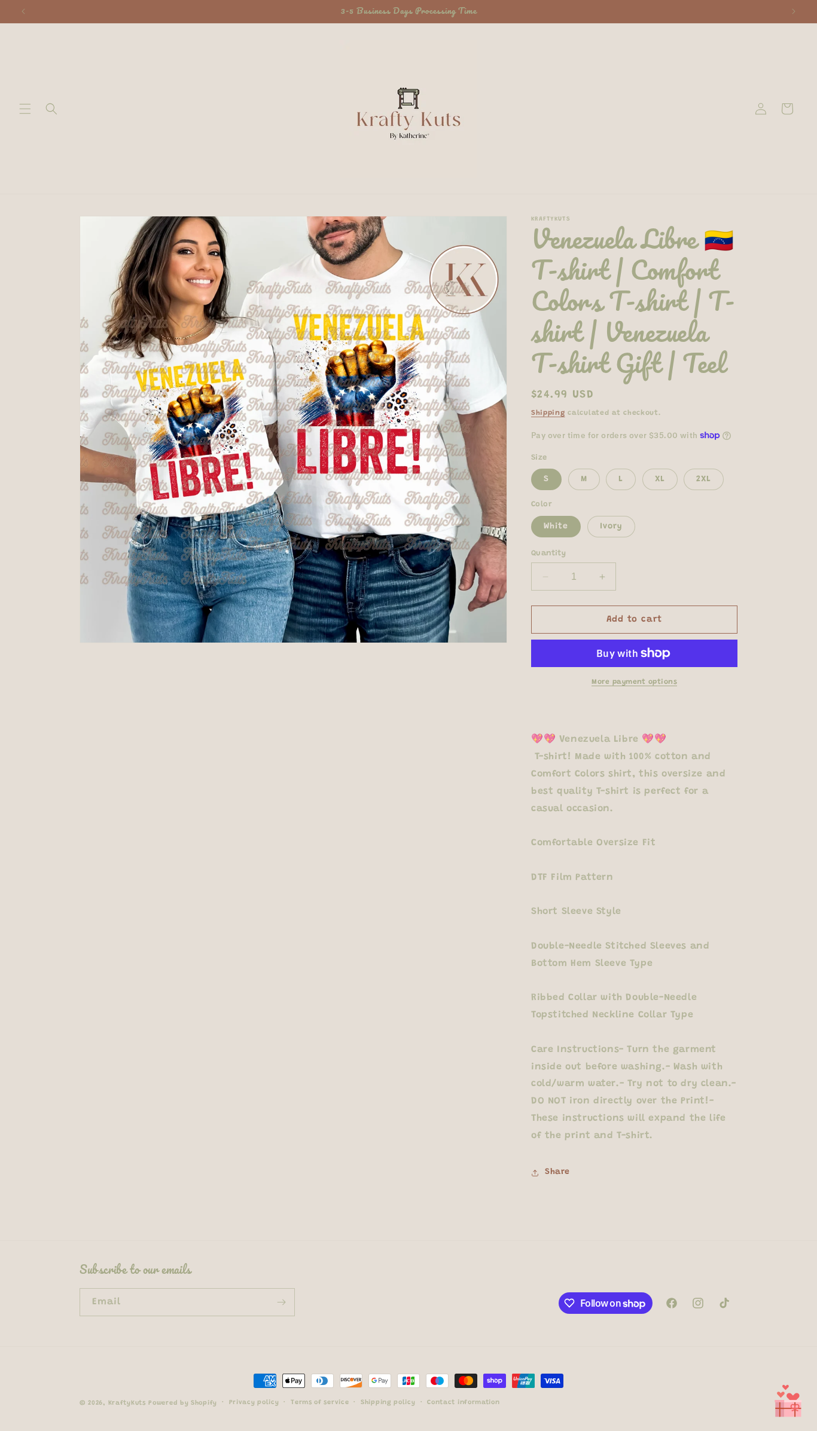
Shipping (548, 413)
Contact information (463, 1402)
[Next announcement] (794, 11)
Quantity (548, 553)
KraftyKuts (127, 1403)
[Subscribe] (281, 1302)
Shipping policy (388, 1402)
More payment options (634, 682)
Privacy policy (254, 1402)
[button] (25, 109)
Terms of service (320, 1402)
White (556, 526)
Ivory (611, 526)
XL (660, 479)
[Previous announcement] (23, 11)
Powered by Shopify (182, 1403)
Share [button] (557, 1172)
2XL (703, 479)
